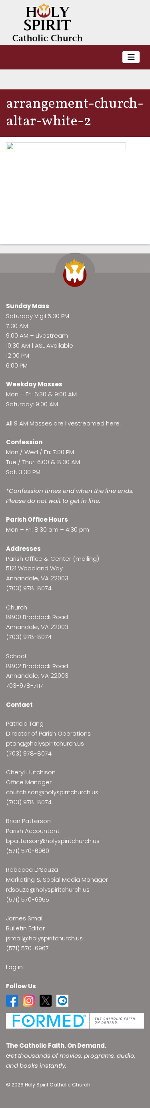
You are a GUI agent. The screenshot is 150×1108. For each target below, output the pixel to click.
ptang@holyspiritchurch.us (45, 743)
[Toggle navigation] (131, 57)
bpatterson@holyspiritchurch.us (53, 841)
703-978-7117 (24, 685)
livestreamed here (92, 423)
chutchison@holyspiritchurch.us (52, 792)
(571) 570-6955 (27, 899)
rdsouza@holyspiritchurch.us (48, 889)
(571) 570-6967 (27, 948)
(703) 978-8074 (29, 588)
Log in (14, 967)
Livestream (52, 335)
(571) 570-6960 (27, 851)
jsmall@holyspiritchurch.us (44, 938)
